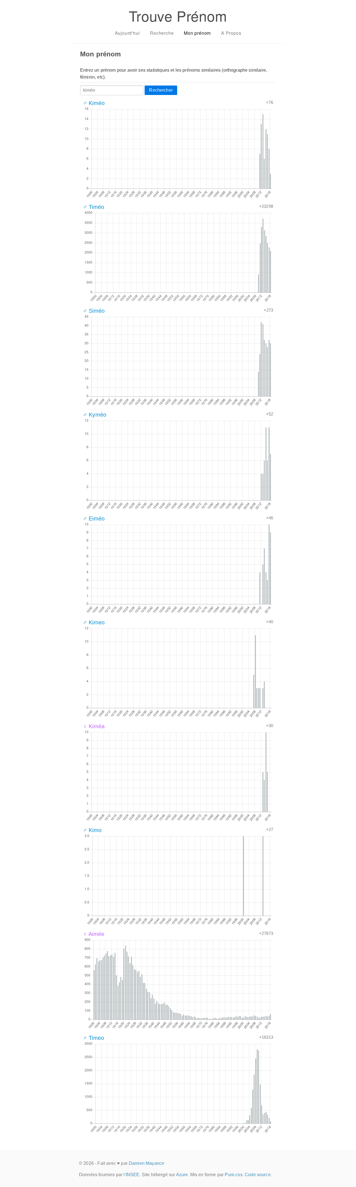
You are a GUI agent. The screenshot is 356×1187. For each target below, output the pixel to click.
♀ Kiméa (94, 726)
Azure (182, 1174)
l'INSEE (131, 1174)
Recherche (162, 33)
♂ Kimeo (94, 622)
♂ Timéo (93, 207)
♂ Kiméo (94, 103)
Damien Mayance (146, 1163)
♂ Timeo (93, 1038)
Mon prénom (197, 33)
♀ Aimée (93, 934)
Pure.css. (234, 1174)
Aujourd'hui (127, 33)
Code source (258, 1174)
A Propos (231, 33)
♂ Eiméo (94, 518)
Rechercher (161, 90)
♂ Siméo (94, 311)
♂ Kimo (92, 830)
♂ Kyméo (94, 415)
